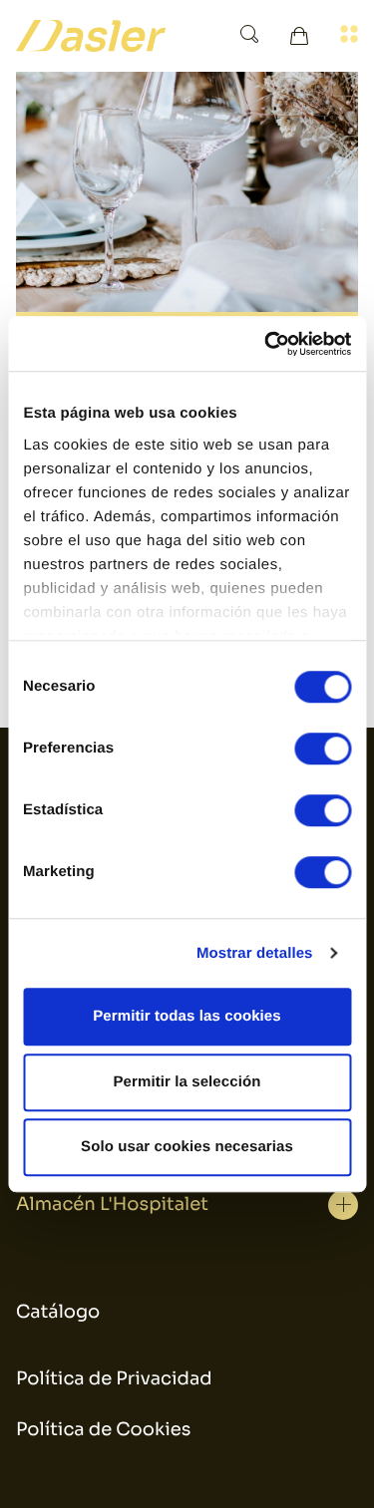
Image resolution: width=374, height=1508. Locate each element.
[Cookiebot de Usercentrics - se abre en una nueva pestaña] (266, 344)
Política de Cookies (103, 1430)
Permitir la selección (186, 1081)
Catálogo (58, 1313)
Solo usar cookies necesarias (187, 1146)
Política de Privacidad (114, 1379)
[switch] (322, 748)
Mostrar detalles (254, 953)
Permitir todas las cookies (187, 1016)
